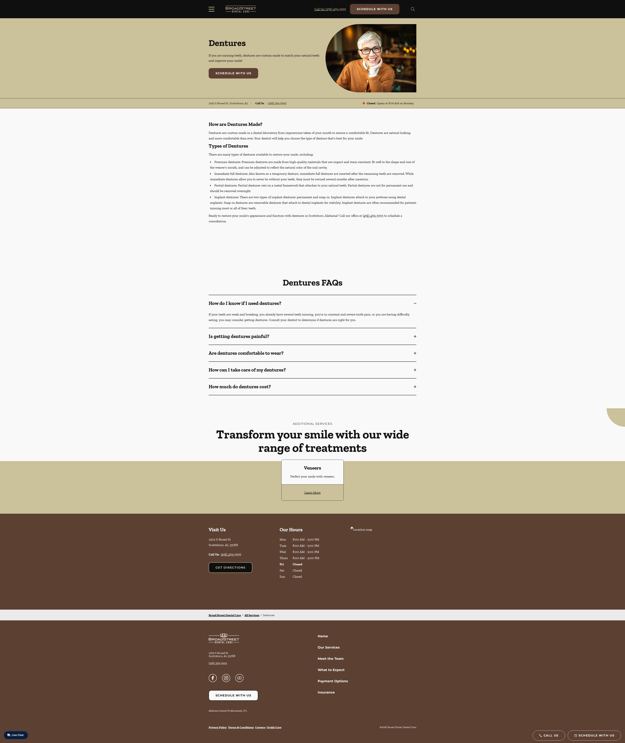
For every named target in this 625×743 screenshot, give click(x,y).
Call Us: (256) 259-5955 (330, 9)
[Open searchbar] (412, 9)
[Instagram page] (226, 678)
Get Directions (230, 567)
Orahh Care (274, 727)
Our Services (329, 647)
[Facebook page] (213, 678)
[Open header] (212, 9)
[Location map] (383, 562)
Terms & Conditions (241, 727)
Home (323, 636)
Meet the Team (331, 659)
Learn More (312, 492)
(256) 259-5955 (277, 103)
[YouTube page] (239, 678)
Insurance (326, 692)
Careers (260, 727)
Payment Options (333, 681)
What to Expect (331, 670)
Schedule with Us (375, 9)
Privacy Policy (218, 727)
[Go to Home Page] (241, 9)
